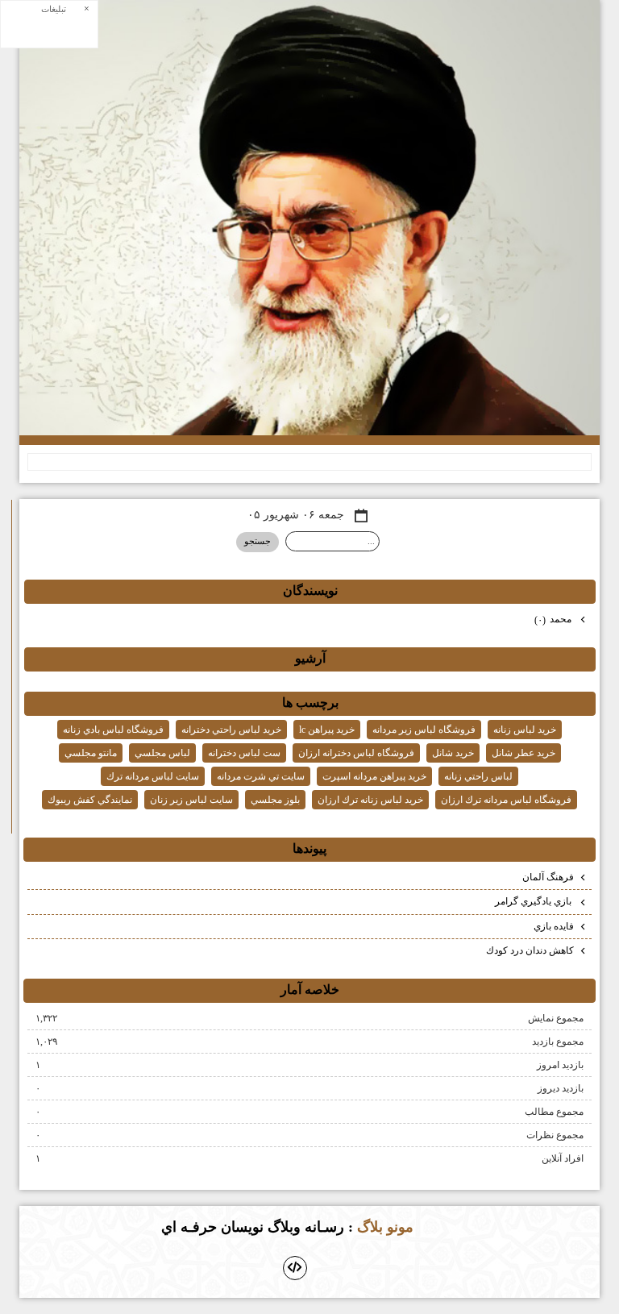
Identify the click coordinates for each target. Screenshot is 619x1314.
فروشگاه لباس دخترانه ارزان (356, 753)
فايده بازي (554, 926)
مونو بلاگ (385, 1227)
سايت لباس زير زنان (191, 799)
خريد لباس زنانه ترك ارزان (370, 799)
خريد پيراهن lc (327, 729)
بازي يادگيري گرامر (534, 901)
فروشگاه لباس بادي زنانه (113, 729)
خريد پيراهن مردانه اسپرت (374, 776)
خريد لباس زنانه (524, 729)
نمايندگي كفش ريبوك (90, 799)
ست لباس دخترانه (244, 753)
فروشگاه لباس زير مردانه (424, 729)
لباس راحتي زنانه (478, 776)
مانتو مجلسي (90, 753)
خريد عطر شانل (523, 753)
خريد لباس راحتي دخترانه (231, 729)
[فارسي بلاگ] (442, 1228)
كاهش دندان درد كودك (530, 950)
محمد (554, 619)
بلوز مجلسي (275, 799)
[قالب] (295, 1268)
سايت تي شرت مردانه (261, 776)
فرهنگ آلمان (548, 877)
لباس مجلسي (162, 753)
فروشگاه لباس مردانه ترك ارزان (506, 799)
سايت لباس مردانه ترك (152, 776)
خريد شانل (453, 753)
